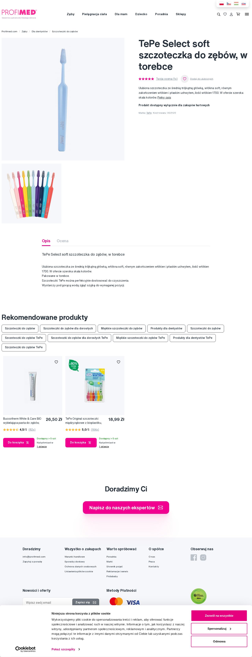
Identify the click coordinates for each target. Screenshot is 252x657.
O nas (152, 556)
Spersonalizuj (217, 628)
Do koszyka (16, 442)
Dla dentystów (40, 31)
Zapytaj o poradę (32, 561)
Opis (46, 241)
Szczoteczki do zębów (65, 31)
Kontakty (154, 566)
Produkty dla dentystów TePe (192, 337)
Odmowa (219, 641)
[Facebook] (194, 557)
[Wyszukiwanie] (218, 14)
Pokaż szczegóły (63, 649)
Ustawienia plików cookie (79, 571)
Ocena (63, 241)
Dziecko (141, 14)
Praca (152, 561)
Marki (109, 561)
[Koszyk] (239, 14)
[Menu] (247, 14)
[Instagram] (203, 557)
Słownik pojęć (114, 566)
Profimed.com (9, 31)
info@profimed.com (34, 556)
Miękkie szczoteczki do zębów (121, 328)
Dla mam (121, 14)
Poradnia (161, 14)
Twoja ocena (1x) (167, 78)
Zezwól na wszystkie (219, 615)
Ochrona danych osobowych (80, 566)
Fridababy (112, 576)
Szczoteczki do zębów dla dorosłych (68, 328)
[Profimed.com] (19, 14)
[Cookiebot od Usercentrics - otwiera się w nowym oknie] (25, 649)
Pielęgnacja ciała (94, 14)
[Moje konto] (231, 14)
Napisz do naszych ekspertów (122, 507)
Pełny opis (164, 97)
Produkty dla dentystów (166, 328)
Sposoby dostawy (75, 561)
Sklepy (181, 14)
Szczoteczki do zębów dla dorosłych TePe (79, 337)
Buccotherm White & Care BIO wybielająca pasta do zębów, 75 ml (22, 421)
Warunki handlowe (75, 556)
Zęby (70, 14)
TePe (148, 112)
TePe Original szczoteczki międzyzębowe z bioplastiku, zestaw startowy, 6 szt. (83, 421)
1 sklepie (42, 446)
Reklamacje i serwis (117, 571)
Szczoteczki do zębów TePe (24, 337)
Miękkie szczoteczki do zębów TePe (140, 337)
